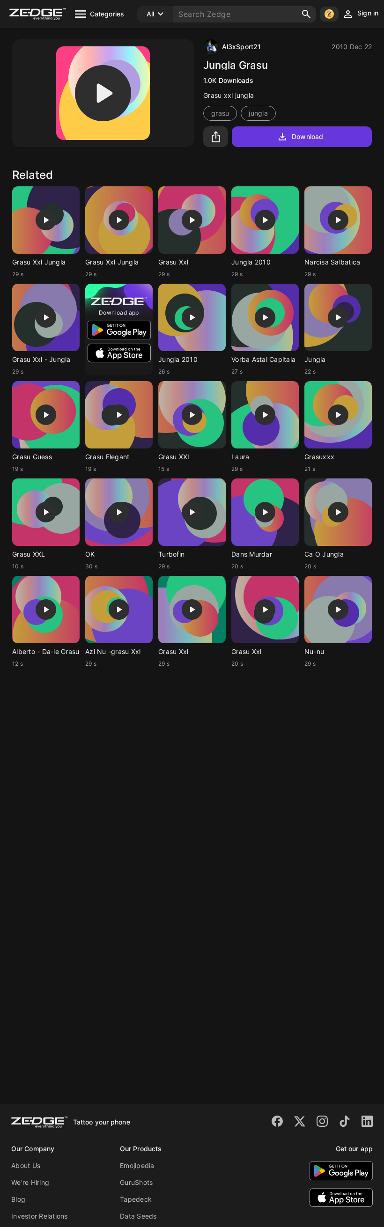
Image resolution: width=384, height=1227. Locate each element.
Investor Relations (39, 1216)
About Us (25, 1165)
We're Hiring (30, 1182)
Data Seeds (138, 1216)
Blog (18, 1199)
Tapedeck (136, 1199)
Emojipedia (137, 1165)
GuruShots (136, 1182)
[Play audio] (103, 93)
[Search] (306, 14)
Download (307, 136)
